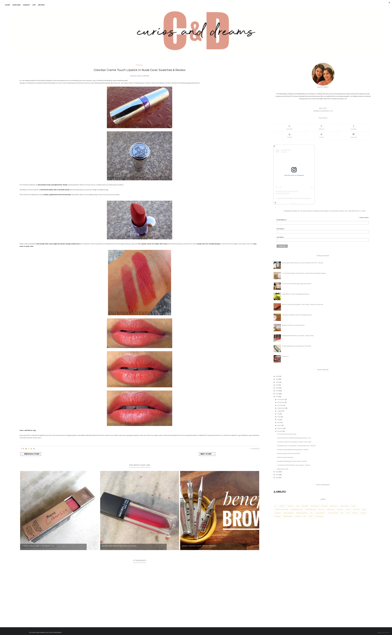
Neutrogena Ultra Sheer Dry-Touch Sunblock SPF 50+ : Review (302, 263)
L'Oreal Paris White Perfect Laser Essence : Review (293, 465)
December (281, 399)
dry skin (321, 509)
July (278, 414)
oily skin (363, 513)
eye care (340, 509)
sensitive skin (287, 516)
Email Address (282, 220)
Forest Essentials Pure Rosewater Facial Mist (296, 346)
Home (7, 5)
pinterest (321, 129)
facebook (353, 129)
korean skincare (301, 513)
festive (347, 509)
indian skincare (288, 513)
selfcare (278, 516)
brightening (344, 506)
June (279, 417)
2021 (277, 379)
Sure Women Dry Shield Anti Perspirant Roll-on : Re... (294, 438)
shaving (297, 516)
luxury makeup (333, 513)
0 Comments (254, 448)
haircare (278, 513)
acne (297, 506)
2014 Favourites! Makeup (285, 457)
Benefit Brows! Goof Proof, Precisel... (120, 546)
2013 (277, 474)
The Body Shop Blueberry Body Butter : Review (292, 449)
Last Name (280, 237)
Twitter (321, 137)
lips (311, 513)
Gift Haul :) (285, 356)
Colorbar (139, 65)
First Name (281, 229)
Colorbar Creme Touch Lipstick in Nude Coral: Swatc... (294, 442)
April (279, 422)
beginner (305, 506)
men (342, 513)
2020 (277, 382)
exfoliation (330, 509)
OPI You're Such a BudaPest (194, 546)
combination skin (296, 509)
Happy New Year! (282, 469)
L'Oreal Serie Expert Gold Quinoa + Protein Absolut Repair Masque (304, 273)
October (280, 405)
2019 (277, 385)
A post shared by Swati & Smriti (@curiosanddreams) (294, 198)
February (280, 428)
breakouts (334, 506)
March (279, 425)
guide (364, 509)
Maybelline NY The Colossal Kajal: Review (295, 294)
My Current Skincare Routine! (286, 434)
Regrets (282, 506)
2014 (277, 472)
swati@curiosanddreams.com (323, 111)
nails (348, 513)
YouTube (289, 137)
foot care (356, 509)
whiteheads (319, 516)
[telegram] (26, 449)
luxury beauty (320, 513)
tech (304, 516)
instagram (289, 129)
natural (355, 513)
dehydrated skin (310, 509)
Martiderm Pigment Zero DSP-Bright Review (297, 315)
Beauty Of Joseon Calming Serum (293, 325)
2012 (277, 477)
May (278, 419)
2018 (277, 388)
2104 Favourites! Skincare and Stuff (288, 453)
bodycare (324, 506)
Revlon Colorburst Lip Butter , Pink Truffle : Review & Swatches (302, 304)
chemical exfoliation (281, 509)
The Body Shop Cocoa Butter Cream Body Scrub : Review (296, 445)
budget (353, 506)
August (279, 411)
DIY (276, 506)
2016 (277, 394)
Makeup (26, 5)
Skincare (16, 5)
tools (311, 516)
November (281, 402)
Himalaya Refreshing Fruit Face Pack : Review (292, 461)
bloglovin (353, 137)
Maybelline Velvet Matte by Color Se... (40, 546)
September (281, 408)
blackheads (315, 506)
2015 (277, 396)
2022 (277, 376)
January (280, 431)
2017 (277, 391)
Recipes (41, 5)
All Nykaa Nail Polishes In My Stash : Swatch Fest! (298, 335)
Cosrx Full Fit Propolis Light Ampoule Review (296, 283)
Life (34, 5)
